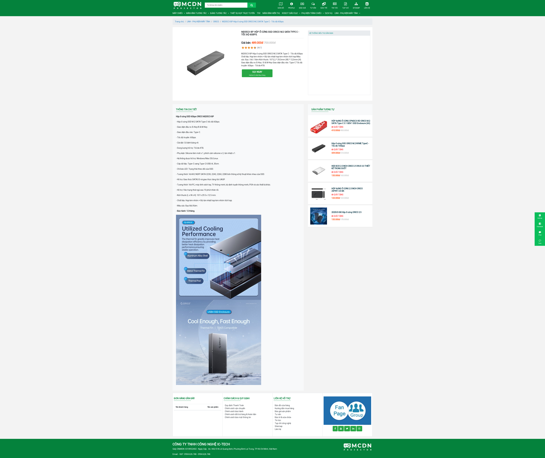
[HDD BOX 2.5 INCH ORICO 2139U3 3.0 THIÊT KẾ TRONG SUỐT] (318, 170)
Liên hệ (367, 8)
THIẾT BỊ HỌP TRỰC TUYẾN (242, 13)
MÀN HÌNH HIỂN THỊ (271, 13)
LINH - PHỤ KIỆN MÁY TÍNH (346, 13)
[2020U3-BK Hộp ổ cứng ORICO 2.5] (318, 216)
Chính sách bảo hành (234, 411)
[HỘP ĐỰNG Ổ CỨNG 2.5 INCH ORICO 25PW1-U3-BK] (318, 193)
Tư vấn (313, 8)
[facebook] (347, 410)
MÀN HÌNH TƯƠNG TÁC (196, 13)
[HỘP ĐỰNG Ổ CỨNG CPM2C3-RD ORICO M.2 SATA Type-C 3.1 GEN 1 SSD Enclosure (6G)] (318, 125)
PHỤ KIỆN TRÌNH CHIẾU (311, 13)
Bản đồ (281, 8)
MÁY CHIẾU (178, 13)
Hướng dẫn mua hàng (284, 408)
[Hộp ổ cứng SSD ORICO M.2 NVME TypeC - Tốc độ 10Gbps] (318, 148)
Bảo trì (324, 8)
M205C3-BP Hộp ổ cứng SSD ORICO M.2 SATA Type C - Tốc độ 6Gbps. (253, 21)
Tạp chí (345, 8)
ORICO (216, 21)
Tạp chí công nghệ (283, 423)
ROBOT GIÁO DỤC (290, 13)
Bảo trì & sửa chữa (283, 417)
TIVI (258, 13)
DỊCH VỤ (328, 13)
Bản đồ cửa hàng (282, 405)
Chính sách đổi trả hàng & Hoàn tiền (240, 414)
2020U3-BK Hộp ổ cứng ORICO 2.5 (346, 212)
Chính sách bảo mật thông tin (238, 417)
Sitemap (356, 8)
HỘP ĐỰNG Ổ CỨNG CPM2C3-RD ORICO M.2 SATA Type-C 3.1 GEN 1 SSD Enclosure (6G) (351, 122)
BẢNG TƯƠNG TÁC (218, 13)
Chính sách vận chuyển (235, 408)
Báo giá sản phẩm (283, 411)
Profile (291, 8)
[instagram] (359, 428)
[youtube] (341, 428)
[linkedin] (353, 428)
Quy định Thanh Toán (234, 405)
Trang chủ (179, 21)
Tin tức (335, 8)
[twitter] (347, 428)
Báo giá (302, 8)
